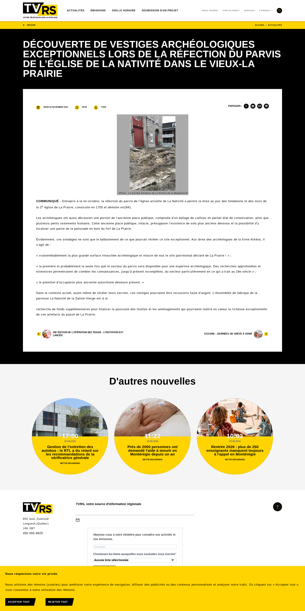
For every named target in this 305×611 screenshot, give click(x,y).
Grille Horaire (124, 10)
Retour (30, 25)
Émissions (98, 10)
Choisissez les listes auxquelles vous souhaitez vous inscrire (134, 554)
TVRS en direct (231, 10)
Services (249, 10)
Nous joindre (210, 10)
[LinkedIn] (266, 106)
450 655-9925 (33, 533)
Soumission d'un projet (160, 10)
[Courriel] (259, 106)
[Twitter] (246, 106)
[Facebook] (252, 106)
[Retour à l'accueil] (40, 10)
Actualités (75, 10)
